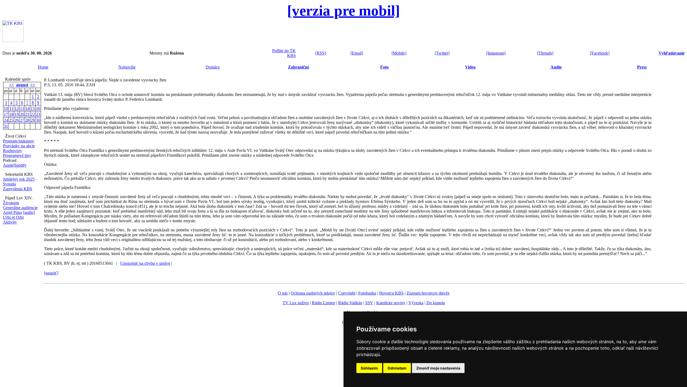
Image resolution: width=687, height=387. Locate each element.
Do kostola (435, 302)
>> (32, 85)
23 (38, 114)
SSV (369, 302)
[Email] (356, 53)
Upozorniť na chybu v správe (145, 263)
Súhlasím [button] (369, 368)
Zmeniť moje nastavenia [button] (438, 368)
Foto (384, 67)
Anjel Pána (12, 212)
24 (6, 120)
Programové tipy (17, 155)
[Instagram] (496, 53)
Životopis (11, 202)
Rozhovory (12, 150)
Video (470, 67)
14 (27, 108)
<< (11, 85)
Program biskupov (18, 141)
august (22, 85)
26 (16, 120)
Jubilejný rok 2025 (19, 179)
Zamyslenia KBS (17, 189)
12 (16, 108)
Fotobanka (367, 293)
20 (22, 114)
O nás (283, 293)
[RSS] (320, 53)
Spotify (20, 165)
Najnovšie (127, 67)
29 (33, 120)
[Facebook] (599, 53)
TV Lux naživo (296, 302)
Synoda (9, 184)
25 (11, 120)
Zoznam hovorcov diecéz (428, 293)
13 (22, 108)
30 (38, 120)
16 (38, 108)
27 (22, 120)
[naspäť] (51, 273)
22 (33, 114)
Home (43, 67)
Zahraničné (298, 67)
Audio (556, 67)
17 (6, 114)
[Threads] (545, 53)
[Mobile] (399, 53)
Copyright (346, 293)
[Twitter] (442, 53)
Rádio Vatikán (350, 302)
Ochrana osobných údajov (313, 293)
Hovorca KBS (391, 293)
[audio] (29, 212)
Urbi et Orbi (13, 217)
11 (11, 108)
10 (6, 108)
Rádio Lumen (323, 302)
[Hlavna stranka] (13, 40)
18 (11, 114)
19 (16, 114)
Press (642, 67)
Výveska (415, 302)
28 (27, 120)
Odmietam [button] (397, 368)
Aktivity (10, 222)
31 (6, 126)
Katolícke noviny (390, 302)
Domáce (213, 67)
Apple (8, 165)
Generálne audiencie (20, 207)
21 (27, 114)
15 (33, 108)
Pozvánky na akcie (19, 146)
